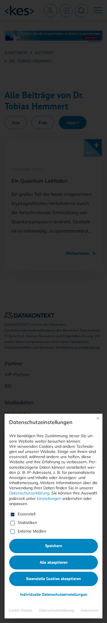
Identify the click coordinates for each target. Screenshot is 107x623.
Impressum (89, 610)
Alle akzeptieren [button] (54, 562)
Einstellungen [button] (49, 498)
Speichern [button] (53, 545)
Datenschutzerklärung (29, 493)
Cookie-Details (20, 610)
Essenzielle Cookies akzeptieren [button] (53, 578)
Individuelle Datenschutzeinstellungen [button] (53, 594)
